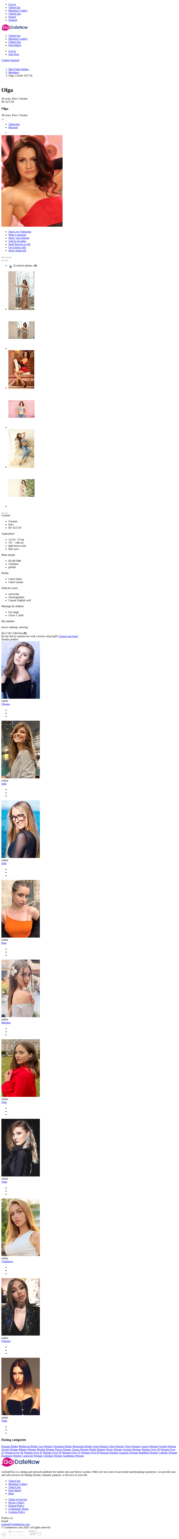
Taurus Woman (80, 1449)
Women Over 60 (90, 1452)
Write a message (17, 234)
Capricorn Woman (32, 1455)
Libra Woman (116, 1446)
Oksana (5, 704)
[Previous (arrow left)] (2, 260)
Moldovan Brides (28, 1446)
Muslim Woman (45, 1449)
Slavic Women (114, 1449)
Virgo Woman (132, 1446)
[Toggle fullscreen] (6, 257)
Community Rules (18, 1508)
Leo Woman (45, 1446)
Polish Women (97, 1449)
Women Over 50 (52, 1452)
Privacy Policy (16, 1502)
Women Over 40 (14, 1452)
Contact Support (10, 60)
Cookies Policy (16, 1512)
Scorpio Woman (132, 1449)
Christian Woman (52, 1455)
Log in (12, 4)
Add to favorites (17, 241)
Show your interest (18, 237)
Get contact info (17, 247)
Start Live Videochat (19, 231)
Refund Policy (16, 1505)
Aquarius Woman (128, 1452)
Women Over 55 (71, 1452)
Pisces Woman (63, 1449)
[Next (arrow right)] (6, 260)
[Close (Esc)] (2, 257)
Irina (3, 942)
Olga (4, 1102)
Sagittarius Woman (73, 1455)
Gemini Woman (167, 1446)
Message (13, 127)
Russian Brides (9, 1446)
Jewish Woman (9, 1449)
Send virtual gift (17, 250)
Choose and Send (68, 636)
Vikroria (5, 1341)
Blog (11, 1493)
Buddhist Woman (148, 1452)
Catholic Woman (168, 1452)
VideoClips (14, 1487)
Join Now (13, 54)
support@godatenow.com (15, 1524)
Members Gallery (18, 1484)
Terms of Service (17, 1499)
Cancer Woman (149, 1446)
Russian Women (109, 1452)
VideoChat (14, 1480)
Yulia (4, 1181)
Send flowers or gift (19, 244)
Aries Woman (100, 1446)
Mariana (5, 1022)
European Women (11, 1455)
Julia (3, 783)
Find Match (14, 1490)
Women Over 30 (150, 1449)
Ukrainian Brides (62, 1446)
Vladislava (7, 1261)
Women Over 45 (33, 1452)
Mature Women (27, 1449)
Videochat (14, 124)
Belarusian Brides (82, 1446)
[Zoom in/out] (9, 257)
